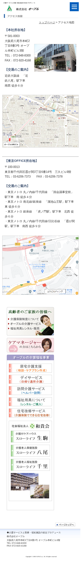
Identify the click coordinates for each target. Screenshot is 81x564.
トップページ (47, 22)
